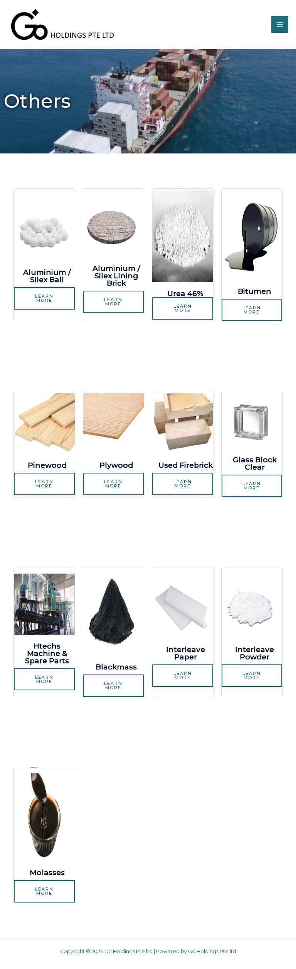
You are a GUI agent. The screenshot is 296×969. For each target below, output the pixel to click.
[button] (44, 298)
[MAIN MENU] (279, 24)
